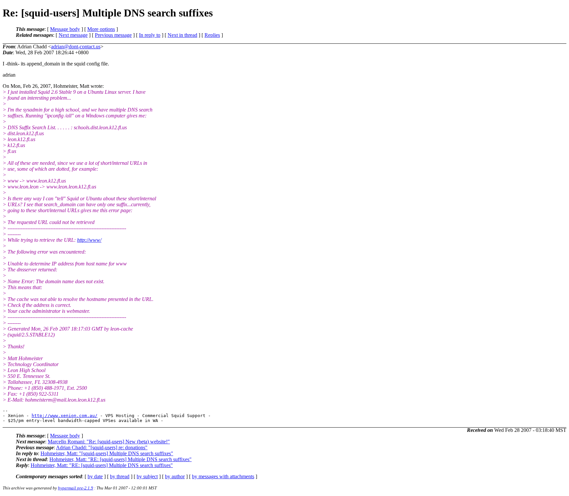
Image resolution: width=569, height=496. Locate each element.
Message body (65, 29)
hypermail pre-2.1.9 (75, 487)
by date (95, 476)
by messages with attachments (223, 476)
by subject (147, 476)
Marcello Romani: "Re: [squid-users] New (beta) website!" (109, 441)
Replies (212, 35)
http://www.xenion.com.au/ (64, 415)
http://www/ (89, 240)
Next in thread (182, 35)
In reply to (149, 35)
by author (175, 476)
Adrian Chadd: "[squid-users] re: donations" (102, 447)
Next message (73, 35)
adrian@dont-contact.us (75, 46)
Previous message (113, 35)
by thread (119, 476)
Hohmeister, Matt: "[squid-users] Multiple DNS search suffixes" (107, 453)
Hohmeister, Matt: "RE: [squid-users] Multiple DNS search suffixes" (120, 459)
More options (101, 29)
